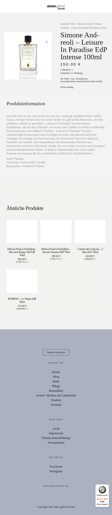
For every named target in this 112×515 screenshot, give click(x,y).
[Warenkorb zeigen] (108, 6)
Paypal (9, 496)
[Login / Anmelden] (100, 6)
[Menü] (107, 486)
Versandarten (56, 442)
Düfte (73, 24)
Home (56, 372)
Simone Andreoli (85, 24)
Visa (26, 496)
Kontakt (56, 404)
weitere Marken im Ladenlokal (56, 395)
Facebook (56, 466)
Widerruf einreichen (56, 352)
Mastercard (17, 496)
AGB (56, 428)
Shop (56, 376)
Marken (56, 400)
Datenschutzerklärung (56, 438)
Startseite (64, 24)
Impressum (56, 433)
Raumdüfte (56, 390)
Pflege (56, 386)
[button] (46, 37)
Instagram (56, 471)
